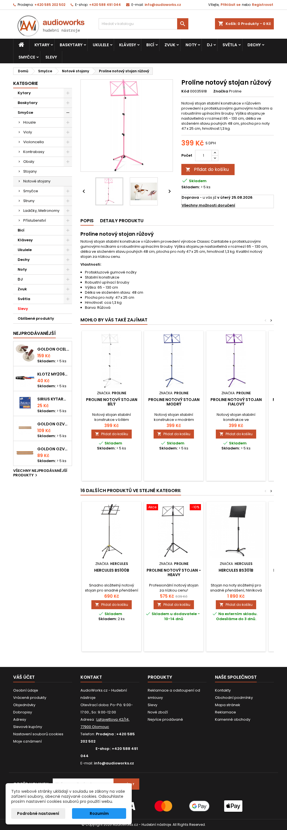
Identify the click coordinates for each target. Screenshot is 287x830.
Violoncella (33, 142)
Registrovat (262, 4)
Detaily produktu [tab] (122, 220)
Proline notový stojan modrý (174, 402)
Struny (28, 200)
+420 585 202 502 (49, 4)
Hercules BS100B (111, 570)
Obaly (28, 161)
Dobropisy (22, 712)
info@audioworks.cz (163, 4)
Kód (185, 91)
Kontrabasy (33, 151)
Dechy (254, 45)
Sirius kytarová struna (53, 399)
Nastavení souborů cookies (38, 734)
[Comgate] (143, 805)
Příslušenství (34, 220)
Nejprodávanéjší (34, 333)
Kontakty (223, 690)
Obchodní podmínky (234, 697)
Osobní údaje (25, 690)
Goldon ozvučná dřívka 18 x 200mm (53, 424)
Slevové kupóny (27, 726)
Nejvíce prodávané (165, 719)
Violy (27, 132)
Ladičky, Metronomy (41, 210)
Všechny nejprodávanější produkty (40, 473)
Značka (220, 91)
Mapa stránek (227, 705)
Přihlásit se (230, 4)
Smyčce (26, 57)
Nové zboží (158, 712)
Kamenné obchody (232, 719)
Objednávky (24, 705)
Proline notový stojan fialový (236, 402)
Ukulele (101, 45)
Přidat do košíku (207, 169)
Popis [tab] (87, 220)
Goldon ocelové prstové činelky (53, 349)
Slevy (51, 57)
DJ (209, 45)
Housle (29, 122)
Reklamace (225, 712)
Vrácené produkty (29, 697)
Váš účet (24, 677)
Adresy (19, 719)
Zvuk (170, 45)
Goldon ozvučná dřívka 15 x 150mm (53, 449)
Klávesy (127, 45)
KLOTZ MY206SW (53, 374)
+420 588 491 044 (105, 4)
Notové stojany (36, 181)
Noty (191, 45)
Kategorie (25, 83)
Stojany (30, 171)
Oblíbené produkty (36, 318)
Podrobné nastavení (38, 813)
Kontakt (91, 677)
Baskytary (71, 45)
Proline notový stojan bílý (111, 402)
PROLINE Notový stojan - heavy (174, 572)
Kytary (41, 45)
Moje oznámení (27, 741)
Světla (230, 45)
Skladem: (190, 187)
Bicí (150, 45)
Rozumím (99, 813)
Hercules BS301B (236, 570)
